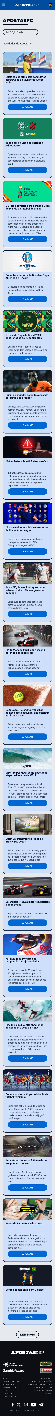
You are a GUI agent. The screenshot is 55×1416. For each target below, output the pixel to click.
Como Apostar (10, 1387)
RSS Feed (48, 1393)
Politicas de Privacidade (40, 1384)
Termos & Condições (42, 1381)
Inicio (5, 1378)
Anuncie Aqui (9, 1396)
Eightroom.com (31, 1410)
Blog (5, 1390)
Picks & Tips (8, 1384)
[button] (3, 4)
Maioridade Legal (43, 1387)
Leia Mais (27, 106)
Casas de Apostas (11, 1381)
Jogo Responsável (43, 1390)
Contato (7, 1393)
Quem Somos (46, 1378)
